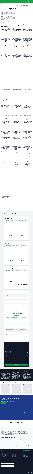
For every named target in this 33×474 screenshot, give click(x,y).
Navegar (17, 315)
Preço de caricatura (3, 456)
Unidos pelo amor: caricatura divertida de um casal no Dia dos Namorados (16, 147)
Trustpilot (13, 6)
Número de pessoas (8, 298)
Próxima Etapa (16, 364)
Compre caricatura (3, 455)
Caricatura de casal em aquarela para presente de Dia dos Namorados (16, 39)
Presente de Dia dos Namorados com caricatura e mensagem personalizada (27, 85)
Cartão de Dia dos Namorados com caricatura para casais (27, 147)
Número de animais (15, 298)
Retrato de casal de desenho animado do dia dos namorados (5, 132)
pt (30, 1)
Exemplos (2, 453)
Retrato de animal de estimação (27, 457)
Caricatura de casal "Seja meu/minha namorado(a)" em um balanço (5, 147)
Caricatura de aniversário (26, 453)
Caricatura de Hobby (25, 456)
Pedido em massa (3, 457)
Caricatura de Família (25, 454)
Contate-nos (4, 403)
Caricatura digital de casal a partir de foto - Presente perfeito (16, 85)
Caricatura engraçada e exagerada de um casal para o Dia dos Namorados (5, 85)
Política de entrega (14, 454)
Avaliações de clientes (4, 454)
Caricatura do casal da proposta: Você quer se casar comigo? (16, 162)
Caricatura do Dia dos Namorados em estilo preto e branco (5, 39)
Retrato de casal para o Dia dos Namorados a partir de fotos (16, 116)
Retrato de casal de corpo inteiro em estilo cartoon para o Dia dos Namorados (16, 100)
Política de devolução (14, 455)
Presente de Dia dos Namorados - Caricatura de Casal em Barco (5, 207)
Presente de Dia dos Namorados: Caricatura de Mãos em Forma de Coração (27, 55)
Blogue (13, 458)
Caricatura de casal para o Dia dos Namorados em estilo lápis (5, 116)
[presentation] (16, 314)
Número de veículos (23, 298)
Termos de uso (14, 453)
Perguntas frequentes (15, 456)
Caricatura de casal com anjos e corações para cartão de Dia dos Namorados (16, 55)
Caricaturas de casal (6, 3)
